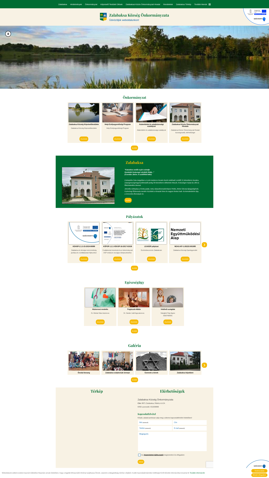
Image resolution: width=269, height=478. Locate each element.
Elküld (141, 462)
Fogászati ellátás (134, 309)
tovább (134, 148)
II (8, 34)
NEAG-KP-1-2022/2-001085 (185, 246)
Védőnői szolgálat (168, 309)
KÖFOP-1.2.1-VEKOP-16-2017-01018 (117, 246)
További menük (200, 4)
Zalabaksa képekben (185, 373)
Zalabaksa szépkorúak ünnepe (117, 373)
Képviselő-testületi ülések (111, 4)
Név (143, 422)
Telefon (145, 428)
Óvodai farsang (84, 373)
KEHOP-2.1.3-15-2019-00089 (84, 246)
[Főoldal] (103, 17)
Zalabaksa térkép (183, 4)
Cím (175, 422)
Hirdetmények (76, 4)
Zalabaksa (62, 4)
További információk (197, 473)
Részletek (83, 139)
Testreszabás (259, 471)
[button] (204, 244)
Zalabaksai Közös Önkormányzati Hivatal (143, 4)
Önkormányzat (91, 4)
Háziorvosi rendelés (100, 309)
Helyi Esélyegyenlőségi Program (118, 124)
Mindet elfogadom (259, 475)
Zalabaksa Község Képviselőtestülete (84, 124)
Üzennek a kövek (151, 373)
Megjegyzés (143, 434)
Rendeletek (168, 4)
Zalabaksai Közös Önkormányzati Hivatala (185, 125)
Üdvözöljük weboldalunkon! (139, 16)
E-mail (179, 428)
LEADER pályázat (151, 246)
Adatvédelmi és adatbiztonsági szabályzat (151, 125)
